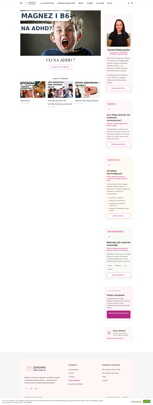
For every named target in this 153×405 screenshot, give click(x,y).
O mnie (71, 373)
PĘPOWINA (25, 100)
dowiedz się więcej (60, 67)
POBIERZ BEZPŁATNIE (66, 3)
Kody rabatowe (74, 380)
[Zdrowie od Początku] (35, 368)
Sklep (104, 377)
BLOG (110, 3)
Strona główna (73, 369)
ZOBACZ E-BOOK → (119, 216)
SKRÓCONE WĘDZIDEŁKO (87, 100)
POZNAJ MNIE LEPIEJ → (118, 88)
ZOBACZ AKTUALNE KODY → (116, 338)
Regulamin (125, 397)
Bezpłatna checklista (76, 384)
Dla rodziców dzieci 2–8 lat (111, 369)
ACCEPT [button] (146, 401)
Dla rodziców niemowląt (110, 373)
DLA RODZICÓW (47, 3)
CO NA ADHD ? (60, 60)
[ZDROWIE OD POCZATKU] (29, 3)
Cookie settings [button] (136, 401)
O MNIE (90, 3)
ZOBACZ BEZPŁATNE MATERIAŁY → (118, 314)
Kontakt (104, 380)
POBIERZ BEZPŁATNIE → (118, 144)
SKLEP (80, 3)
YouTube (100, 3)
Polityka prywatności (113, 397)
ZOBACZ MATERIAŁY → (119, 275)
